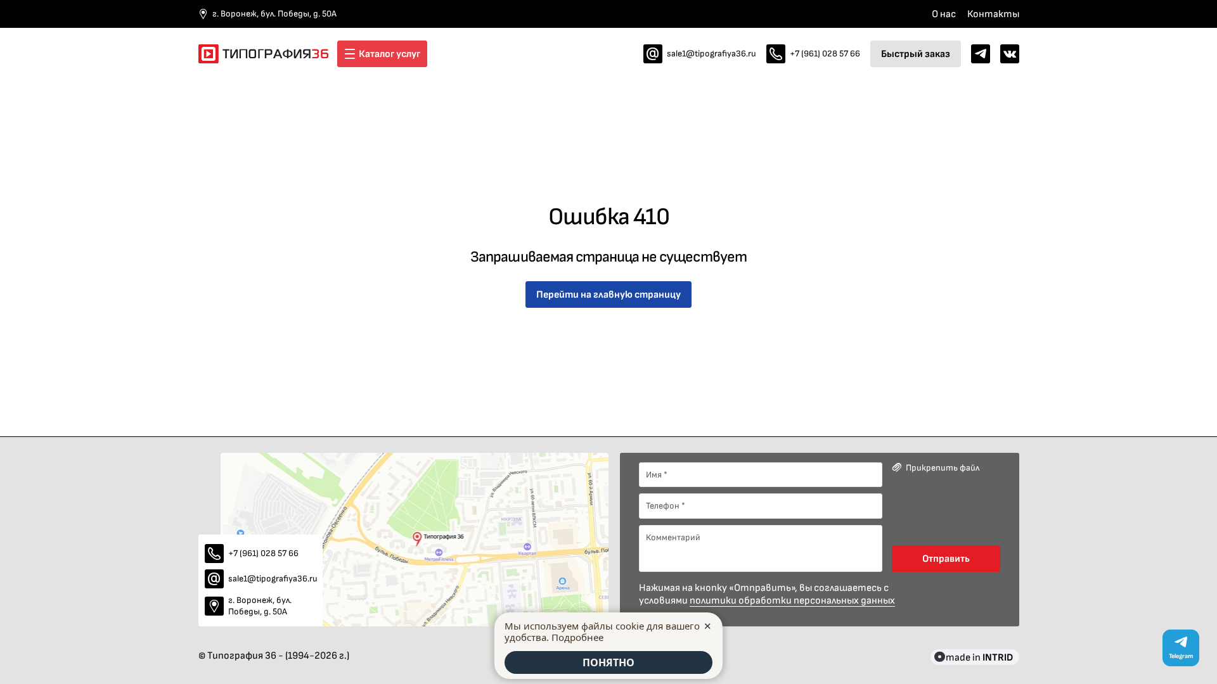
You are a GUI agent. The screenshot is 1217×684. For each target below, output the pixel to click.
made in (979, 657)
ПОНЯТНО (608, 662)
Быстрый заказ (915, 54)
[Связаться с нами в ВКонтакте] (1009, 53)
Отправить (946, 558)
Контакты (993, 14)
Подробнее (577, 637)
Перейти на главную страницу (608, 294)
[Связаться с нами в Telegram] (980, 53)
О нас (944, 14)
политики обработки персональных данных (792, 600)
